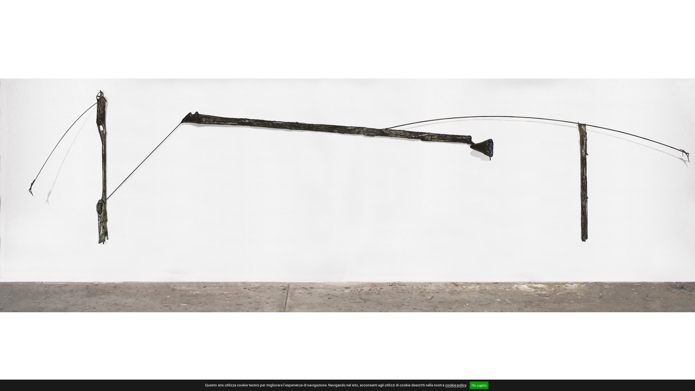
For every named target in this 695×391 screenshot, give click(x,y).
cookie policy (455, 385)
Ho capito (479, 385)
